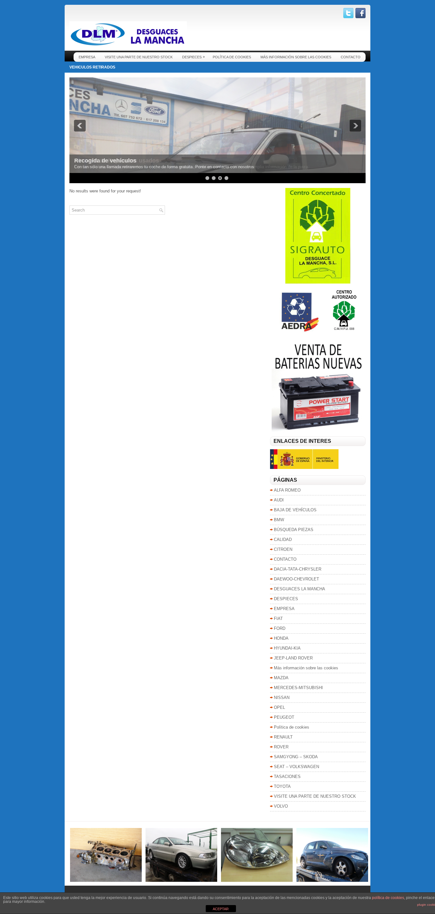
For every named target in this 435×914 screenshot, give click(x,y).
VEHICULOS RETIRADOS (92, 67)
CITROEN (283, 549)
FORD (279, 628)
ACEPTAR (221, 909)
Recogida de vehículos (105, 160)
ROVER (281, 747)
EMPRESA (87, 57)
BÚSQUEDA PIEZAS (293, 529)
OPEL (279, 707)
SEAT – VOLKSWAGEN (296, 766)
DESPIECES (193, 57)
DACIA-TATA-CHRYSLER (297, 569)
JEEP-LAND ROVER (293, 658)
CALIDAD (283, 539)
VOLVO (281, 806)
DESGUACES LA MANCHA (299, 589)
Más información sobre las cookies (295, 57)
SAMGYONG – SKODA (296, 756)
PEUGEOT (284, 717)
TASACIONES (287, 776)
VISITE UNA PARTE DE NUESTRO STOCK (139, 57)
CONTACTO (350, 57)
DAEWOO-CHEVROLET (296, 579)
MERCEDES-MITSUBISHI (298, 687)
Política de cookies (232, 57)
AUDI (279, 500)
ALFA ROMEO (287, 490)
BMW (279, 519)
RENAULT (283, 737)
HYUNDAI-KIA (287, 648)
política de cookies (388, 898)
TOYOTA (282, 786)
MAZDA (281, 677)
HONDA (281, 638)
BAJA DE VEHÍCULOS (295, 509)
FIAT (278, 618)
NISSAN (281, 697)
